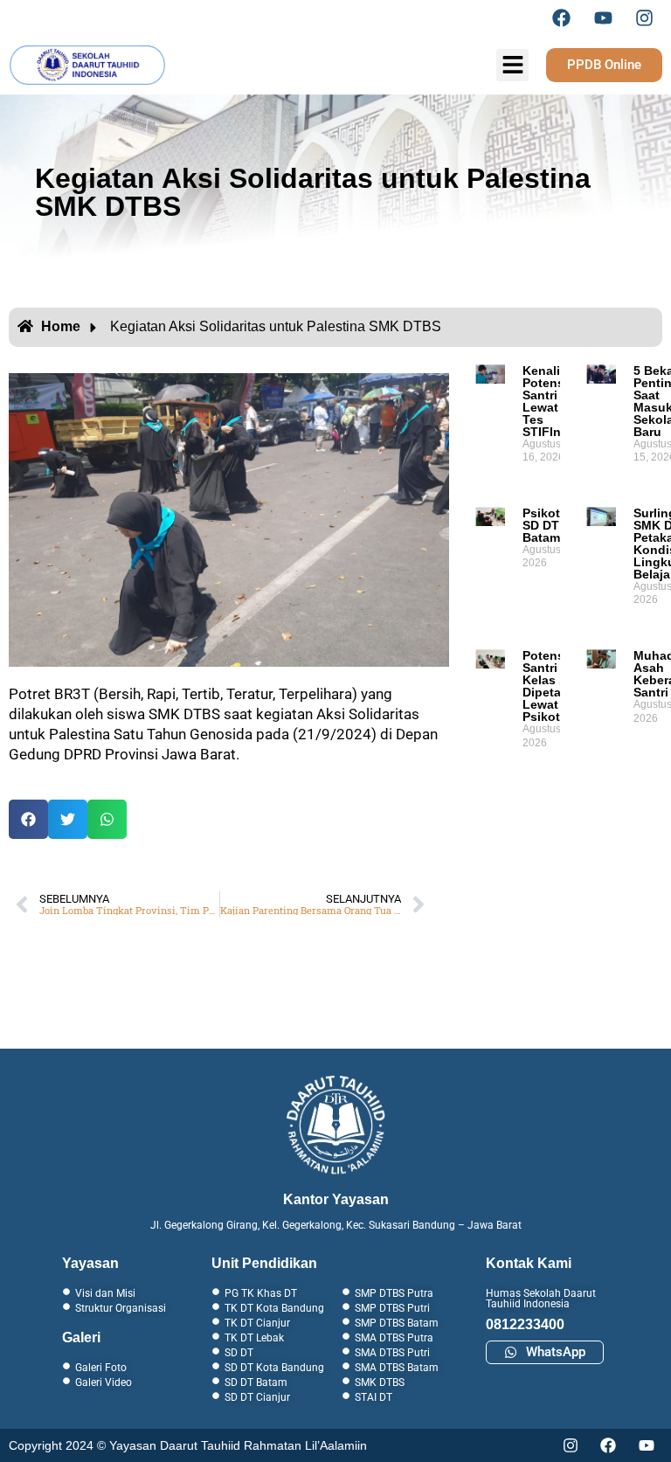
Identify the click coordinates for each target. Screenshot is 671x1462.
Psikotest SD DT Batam (550, 525)
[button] (28, 819)
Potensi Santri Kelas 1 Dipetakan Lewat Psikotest (552, 686)
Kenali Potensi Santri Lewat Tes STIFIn (545, 401)
